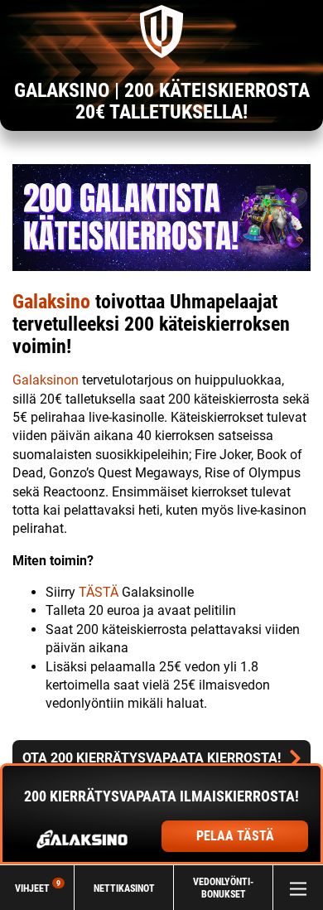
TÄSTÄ (100, 592)
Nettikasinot (124, 887)
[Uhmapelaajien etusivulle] (161, 31)
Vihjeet (37, 888)
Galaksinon (45, 380)
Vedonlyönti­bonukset (223, 888)
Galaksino (51, 301)
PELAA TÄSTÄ (235, 836)
